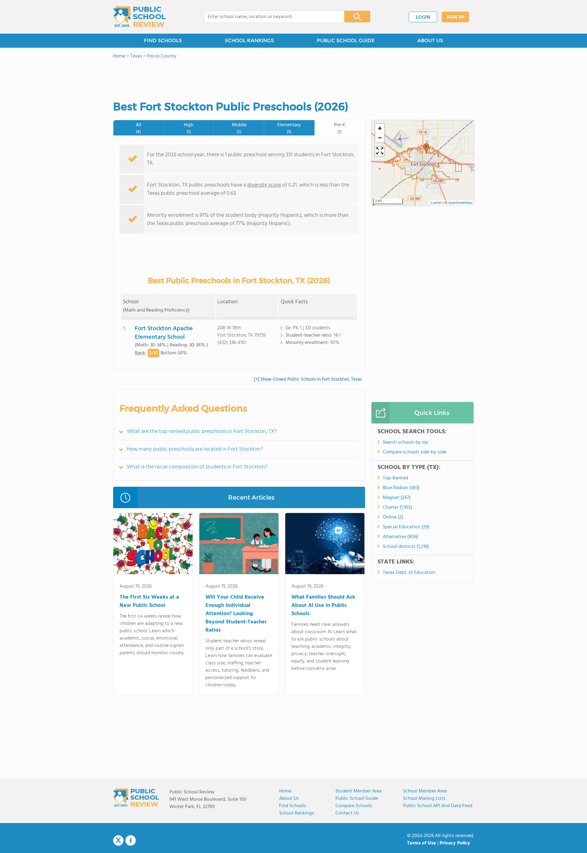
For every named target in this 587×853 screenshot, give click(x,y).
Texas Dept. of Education (409, 572)
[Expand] (379, 151)
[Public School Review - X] (118, 840)
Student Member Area (358, 791)
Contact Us (347, 813)
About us (289, 798)
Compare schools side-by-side (414, 452)
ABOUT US (430, 40)
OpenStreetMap (460, 203)
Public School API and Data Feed (437, 806)
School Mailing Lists (424, 798)
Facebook (130, 840)
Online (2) (393, 517)
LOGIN (423, 17)
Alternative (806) (400, 537)
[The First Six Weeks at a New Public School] (153, 545)
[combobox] (270, 17)
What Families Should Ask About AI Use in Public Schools (323, 605)
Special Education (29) (406, 527)
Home (285, 791)
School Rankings (296, 813)
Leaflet (436, 203)
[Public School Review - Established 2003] (139, 17)
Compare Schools (353, 806)
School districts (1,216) (406, 546)
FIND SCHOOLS (163, 40)
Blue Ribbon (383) (401, 488)
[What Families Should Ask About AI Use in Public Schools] (324, 545)
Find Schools (292, 806)
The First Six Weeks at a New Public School (149, 601)
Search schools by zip (405, 442)
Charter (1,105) (397, 507)
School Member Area (425, 791)
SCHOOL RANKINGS (249, 40)
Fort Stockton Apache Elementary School (164, 333)
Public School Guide (356, 798)
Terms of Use (421, 843)
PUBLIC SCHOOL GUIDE (346, 40)
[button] (426, 148)
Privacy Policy (455, 843)
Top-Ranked (395, 478)
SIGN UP (455, 17)
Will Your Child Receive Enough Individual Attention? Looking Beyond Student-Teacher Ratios (236, 613)
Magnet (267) (397, 497)
